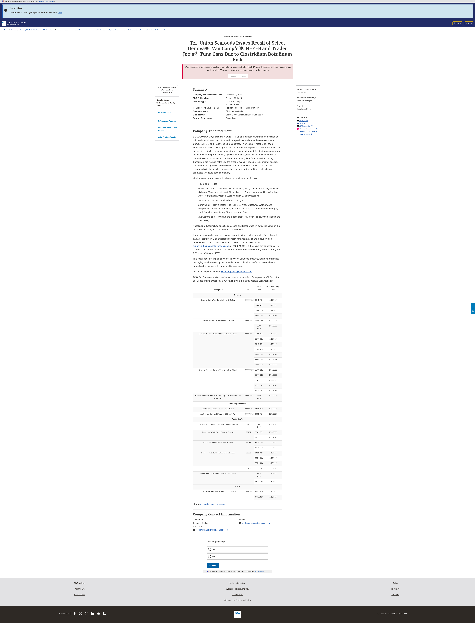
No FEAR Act (237, 595)
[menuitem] (308, 91)
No (213, 556)
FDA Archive (79, 583)
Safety (13, 30)
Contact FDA (64, 614)
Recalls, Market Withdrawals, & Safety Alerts (37, 30)
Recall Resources (164, 112)
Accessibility (79, 595)
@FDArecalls (304, 126)
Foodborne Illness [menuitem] (304, 109)
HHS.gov (395, 589)
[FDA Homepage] (13, 23)
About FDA (79, 589)
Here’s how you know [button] (46, 1)
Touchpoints (259, 571)
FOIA (395, 583)
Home (5, 30)
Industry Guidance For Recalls (167, 129)
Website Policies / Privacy (237, 589)
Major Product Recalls (167, 137)
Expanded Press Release (212, 504)
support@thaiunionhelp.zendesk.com (211, 246)
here (60, 12)
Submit (212, 565)
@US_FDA (303, 121)
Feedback (473, 308)
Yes (213, 549)
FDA (301, 123)
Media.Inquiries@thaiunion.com (236, 271)
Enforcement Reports (167, 121)
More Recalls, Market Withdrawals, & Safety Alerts (167, 89)
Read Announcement (238, 76)
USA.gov (395, 595)
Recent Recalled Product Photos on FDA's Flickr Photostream (309, 131)
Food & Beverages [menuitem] (304, 101)
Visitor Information (237, 583)
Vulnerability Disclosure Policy (237, 600)
